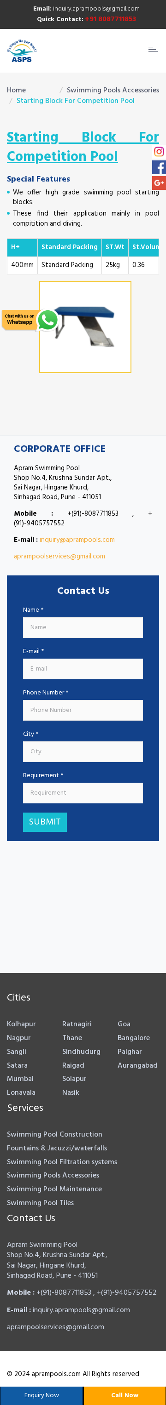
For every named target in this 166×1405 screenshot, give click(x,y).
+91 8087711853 (110, 19)
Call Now (124, 1395)
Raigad (73, 1066)
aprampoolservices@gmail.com (59, 556)
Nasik (70, 1093)
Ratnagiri (77, 1024)
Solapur (74, 1079)
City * (30, 734)
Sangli (16, 1052)
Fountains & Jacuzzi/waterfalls (57, 1149)
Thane (72, 1038)
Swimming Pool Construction (54, 1135)
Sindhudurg (81, 1052)
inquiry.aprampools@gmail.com (86, 9)
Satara (17, 1066)
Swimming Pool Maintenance (54, 1189)
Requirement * (43, 775)
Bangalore (134, 1038)
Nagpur (19, 1038)
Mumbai (20, 1079)
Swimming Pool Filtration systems (62, 1162)
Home (16, 91)
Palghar (130, 1052)
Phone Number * (45, 693)
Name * (33, 610)
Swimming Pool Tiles (40, 1203)
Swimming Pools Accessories (113, 91)
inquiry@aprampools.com (77, 540)
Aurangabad (138, 1066)
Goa (124, 1024)
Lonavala (21, 1093)
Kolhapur (21, 1024)
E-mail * (33, 651)
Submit (45, 822)
